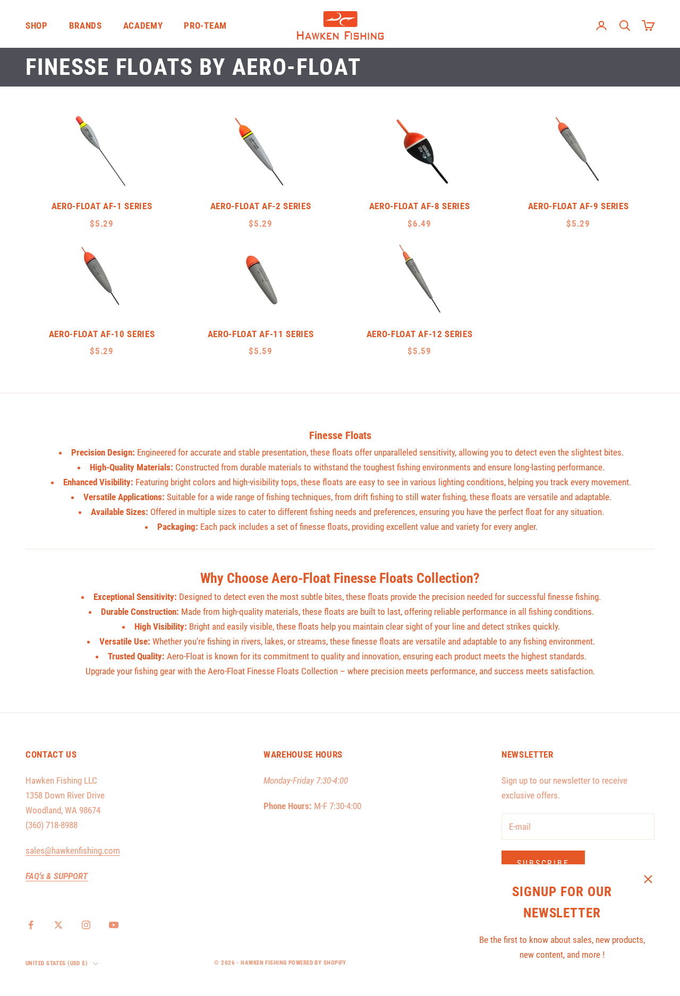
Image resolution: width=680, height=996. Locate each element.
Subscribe (543, 863)
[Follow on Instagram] (86, 925)
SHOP (37, 25)
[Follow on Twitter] (58, 925)
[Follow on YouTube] (113, 925)
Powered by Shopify (317, 962)
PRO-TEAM (205, 25)
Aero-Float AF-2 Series (260, 206)
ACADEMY (143, 25)
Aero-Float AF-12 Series (419, 334)
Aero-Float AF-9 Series (578, 206)
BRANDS (85, 25)
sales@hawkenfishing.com (73, 850)
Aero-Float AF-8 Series (419, 206)
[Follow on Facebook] (31, 925)
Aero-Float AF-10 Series (102, 334)
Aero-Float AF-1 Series (102, 206)
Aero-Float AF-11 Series (260, 334)
